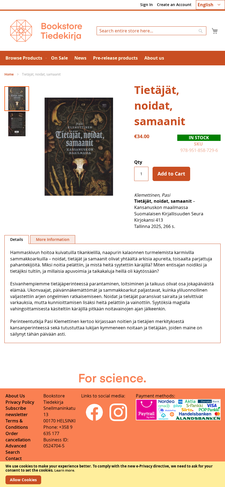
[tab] (16, 239)
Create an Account (174, 4)
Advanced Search (15, 449)
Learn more (64, 470)
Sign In (146, 4)
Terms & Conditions (16, 424)
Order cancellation (17, 436)
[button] (210, 5)
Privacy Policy (19, 402)
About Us (15, 396)
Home (9, 74)
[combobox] (151, 30)
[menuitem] (25, 58)
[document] (112, 474)
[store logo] (46, 31)
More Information (52, 239)
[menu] (112, 58)
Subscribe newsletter (16, 411)
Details (16, 239)
